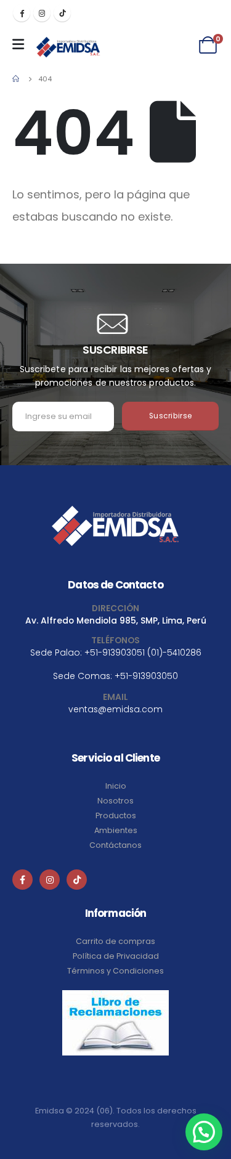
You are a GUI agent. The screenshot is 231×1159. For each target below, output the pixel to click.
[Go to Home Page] (16, 79)
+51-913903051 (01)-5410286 (142, 652)
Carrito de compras (115, 941)
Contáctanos (115, 845)
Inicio (115, 786)
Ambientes (115, 830)
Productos (115, 815)
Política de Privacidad (116, 956)
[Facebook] (21, 13)
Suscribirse (170, 416)
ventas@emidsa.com (115, 709)
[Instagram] (42, 13)
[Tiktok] (62, 13)
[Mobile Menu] (21, 44)
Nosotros (115, 800)
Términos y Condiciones (115, 971)
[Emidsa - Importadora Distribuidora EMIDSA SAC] (68, 47)
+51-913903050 (146, 676)
